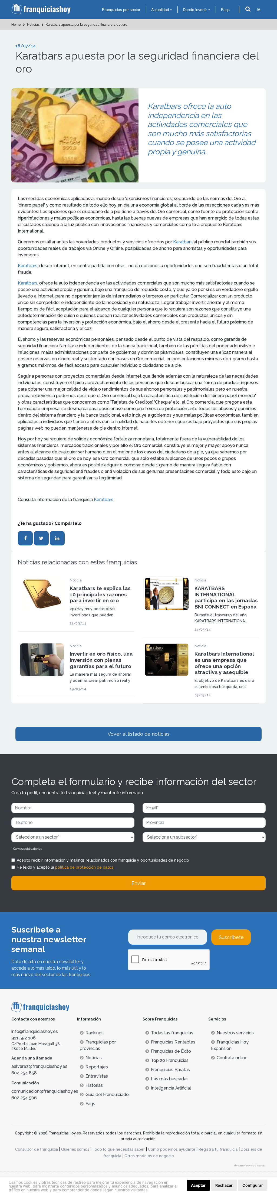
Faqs (225, 9)
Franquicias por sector (121, 9)
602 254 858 (24, 1072)
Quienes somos (75, 1149)
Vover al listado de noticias (139, 734)
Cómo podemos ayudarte (171, 1149)
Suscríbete (231, 937)
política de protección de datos (84, 867)
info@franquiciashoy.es (34, 1031)
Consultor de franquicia (36, 1149)
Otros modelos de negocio (149, 1156)
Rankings (94, 1032)
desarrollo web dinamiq (250, 1165)
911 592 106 (23, 1038)
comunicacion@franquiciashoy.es (44, 1091)
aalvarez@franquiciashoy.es (39, 1066)
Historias (94, 1085)
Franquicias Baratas (170, 1069)
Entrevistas (96, 1076)
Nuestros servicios (235, 1032)
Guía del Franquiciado (107, 1094)
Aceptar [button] (198, 1185)
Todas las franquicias (172, 1032)
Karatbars (183, 241)
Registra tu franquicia (218, 1149)
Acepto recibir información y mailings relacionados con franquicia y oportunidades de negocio (103, 860)
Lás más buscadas (170, 1078)
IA (258, 9)
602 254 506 (24, 1097)
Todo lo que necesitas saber (119, 1149)
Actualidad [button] (160, 9)
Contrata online (232, 1057)
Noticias (93, 1057)
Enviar (138, 883)
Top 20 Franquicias (170, 1060)
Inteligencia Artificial (171, 1088)
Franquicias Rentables (173, 1042)
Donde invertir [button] (195, 9)
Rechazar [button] (224, 1185)
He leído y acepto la (65, 867)
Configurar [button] (252, 1185)
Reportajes (96, 1066)
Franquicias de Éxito (171, 1051)
